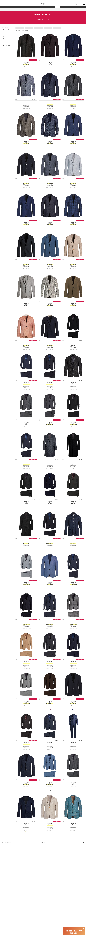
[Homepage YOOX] (43, 4)
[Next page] (77, 842)
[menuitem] (3, 4)
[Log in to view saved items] (80, 4)
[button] (8, 29)
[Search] (76, 4)
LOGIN (82, 1)
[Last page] (83, 842)
